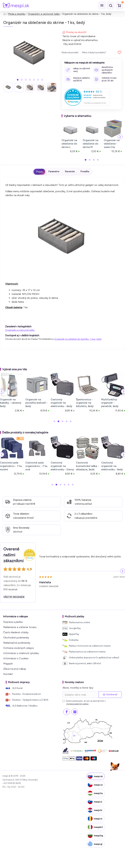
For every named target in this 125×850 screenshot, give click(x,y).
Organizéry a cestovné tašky (44, 14)
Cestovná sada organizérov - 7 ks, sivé (36, 466)
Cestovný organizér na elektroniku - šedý (61, 403)
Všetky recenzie (14, 596)
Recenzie (70, 171)
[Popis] (39, 172)
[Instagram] (74, 712)
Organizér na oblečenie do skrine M (90, 144)
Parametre (53, 171)
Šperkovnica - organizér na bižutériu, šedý (85, 403)
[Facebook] (66, 712)
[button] (18, 80)
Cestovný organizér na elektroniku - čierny (62, 466)
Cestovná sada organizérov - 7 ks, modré (11, 466)
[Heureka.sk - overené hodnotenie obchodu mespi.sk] (87, 97)
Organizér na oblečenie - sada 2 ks (111, 144)
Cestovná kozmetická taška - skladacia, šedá (87, 466)
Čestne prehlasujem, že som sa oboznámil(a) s (86, 702)
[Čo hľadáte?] (111, 5)
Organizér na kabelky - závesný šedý (10, 403)
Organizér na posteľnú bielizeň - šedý (36, 403)
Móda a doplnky (17, 14)
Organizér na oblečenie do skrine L (69, 144)
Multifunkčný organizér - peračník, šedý (109, 403)
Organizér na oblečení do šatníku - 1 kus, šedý (77, 339)
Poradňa (84, 171)
